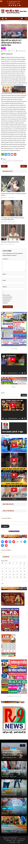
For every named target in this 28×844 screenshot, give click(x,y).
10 (2, 571)
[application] (14, 364)
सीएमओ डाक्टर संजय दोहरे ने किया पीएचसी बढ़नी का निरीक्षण (13, 791)
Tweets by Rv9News (6, 518)
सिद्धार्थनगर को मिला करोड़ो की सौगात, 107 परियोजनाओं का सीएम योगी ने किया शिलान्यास (14, 828)
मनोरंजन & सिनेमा (13, 838)
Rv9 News (12, 50)
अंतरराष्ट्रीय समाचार (21, 838)
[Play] (3, 373)
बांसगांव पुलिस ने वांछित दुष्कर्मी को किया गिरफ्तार (10, 242)
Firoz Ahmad (21, 757)
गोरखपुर (3, 48)
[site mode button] (22, 18)
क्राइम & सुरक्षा (6, 838)
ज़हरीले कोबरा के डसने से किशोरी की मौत (10, 811)
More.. (14, 840)
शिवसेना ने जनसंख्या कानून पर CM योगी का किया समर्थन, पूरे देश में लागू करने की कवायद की (24, 166)
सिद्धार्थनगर (17, 750)
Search (3, 392)
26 (10, 577)
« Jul (2, 583)
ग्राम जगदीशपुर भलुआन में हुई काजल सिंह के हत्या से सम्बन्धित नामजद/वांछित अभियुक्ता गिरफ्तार (12, 218)
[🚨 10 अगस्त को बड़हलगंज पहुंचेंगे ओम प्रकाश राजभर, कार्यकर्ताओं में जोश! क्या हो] (14, 445)
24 (2, 577)
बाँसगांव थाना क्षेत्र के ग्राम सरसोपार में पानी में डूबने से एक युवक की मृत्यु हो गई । (13, 194)
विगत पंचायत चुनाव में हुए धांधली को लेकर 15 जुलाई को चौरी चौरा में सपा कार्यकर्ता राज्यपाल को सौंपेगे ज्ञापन (5, 166)
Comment (5, 259)
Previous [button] (3, 536)
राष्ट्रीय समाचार (9, 840)
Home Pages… (13, 842)
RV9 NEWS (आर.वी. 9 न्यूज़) (12, 432)
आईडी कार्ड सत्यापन (12, 3)
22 (21, 574)
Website (5, 286)
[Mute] (22, 373)
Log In (18, 3)
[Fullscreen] (25, 373)
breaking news (21, 840)
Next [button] (25, 536)
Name (4, 274)
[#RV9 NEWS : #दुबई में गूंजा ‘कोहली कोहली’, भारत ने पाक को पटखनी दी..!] (14, 475)
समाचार (11, 750)
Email (4, 280)
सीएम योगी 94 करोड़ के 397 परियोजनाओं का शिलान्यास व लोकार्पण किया (12, 161)
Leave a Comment (21, 50)
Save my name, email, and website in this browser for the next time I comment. (7, 299)
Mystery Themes (21, 837)
